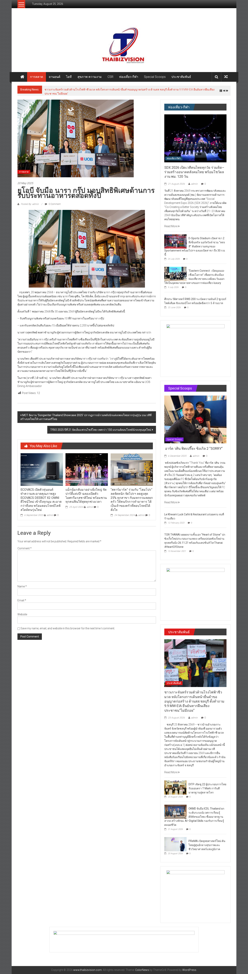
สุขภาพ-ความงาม (90, 77)
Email (21, 600)
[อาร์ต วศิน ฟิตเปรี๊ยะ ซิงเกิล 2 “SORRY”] (195, 419)
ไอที (69, 77)
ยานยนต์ (54, 77)
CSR (110, 77)
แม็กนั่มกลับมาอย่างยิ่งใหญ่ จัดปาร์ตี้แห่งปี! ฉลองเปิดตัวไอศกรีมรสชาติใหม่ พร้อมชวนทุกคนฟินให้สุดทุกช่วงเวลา (86, 496)
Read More (171, 226)
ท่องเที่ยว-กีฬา (128, 77)
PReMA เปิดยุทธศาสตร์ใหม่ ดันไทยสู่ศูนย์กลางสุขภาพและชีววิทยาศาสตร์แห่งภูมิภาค (207, 845)
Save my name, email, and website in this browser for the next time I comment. (68, 628)
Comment (24, 548)
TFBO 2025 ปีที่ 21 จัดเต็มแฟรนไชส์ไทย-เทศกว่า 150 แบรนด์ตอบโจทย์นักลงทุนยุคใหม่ (100, 429)
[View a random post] (226, 77)
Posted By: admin (29, 204)
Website (22, 614)
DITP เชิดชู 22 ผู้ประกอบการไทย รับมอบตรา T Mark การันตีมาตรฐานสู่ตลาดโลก (207, 788)
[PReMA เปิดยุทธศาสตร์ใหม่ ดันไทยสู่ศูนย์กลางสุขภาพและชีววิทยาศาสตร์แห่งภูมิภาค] (175, 843)
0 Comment (54, 204)
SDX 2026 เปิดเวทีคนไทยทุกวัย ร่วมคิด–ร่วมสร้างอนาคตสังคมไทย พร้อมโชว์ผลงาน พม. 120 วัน (194, 172)
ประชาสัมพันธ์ (181, 77)
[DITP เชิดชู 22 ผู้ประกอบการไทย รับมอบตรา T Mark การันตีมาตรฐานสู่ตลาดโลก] (175, 787)
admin (50, 515)
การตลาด (36, 77)
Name (22, 586)
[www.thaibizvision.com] (124, 44)
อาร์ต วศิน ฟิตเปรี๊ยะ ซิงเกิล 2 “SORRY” (193, 448)
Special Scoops (155, 77)
